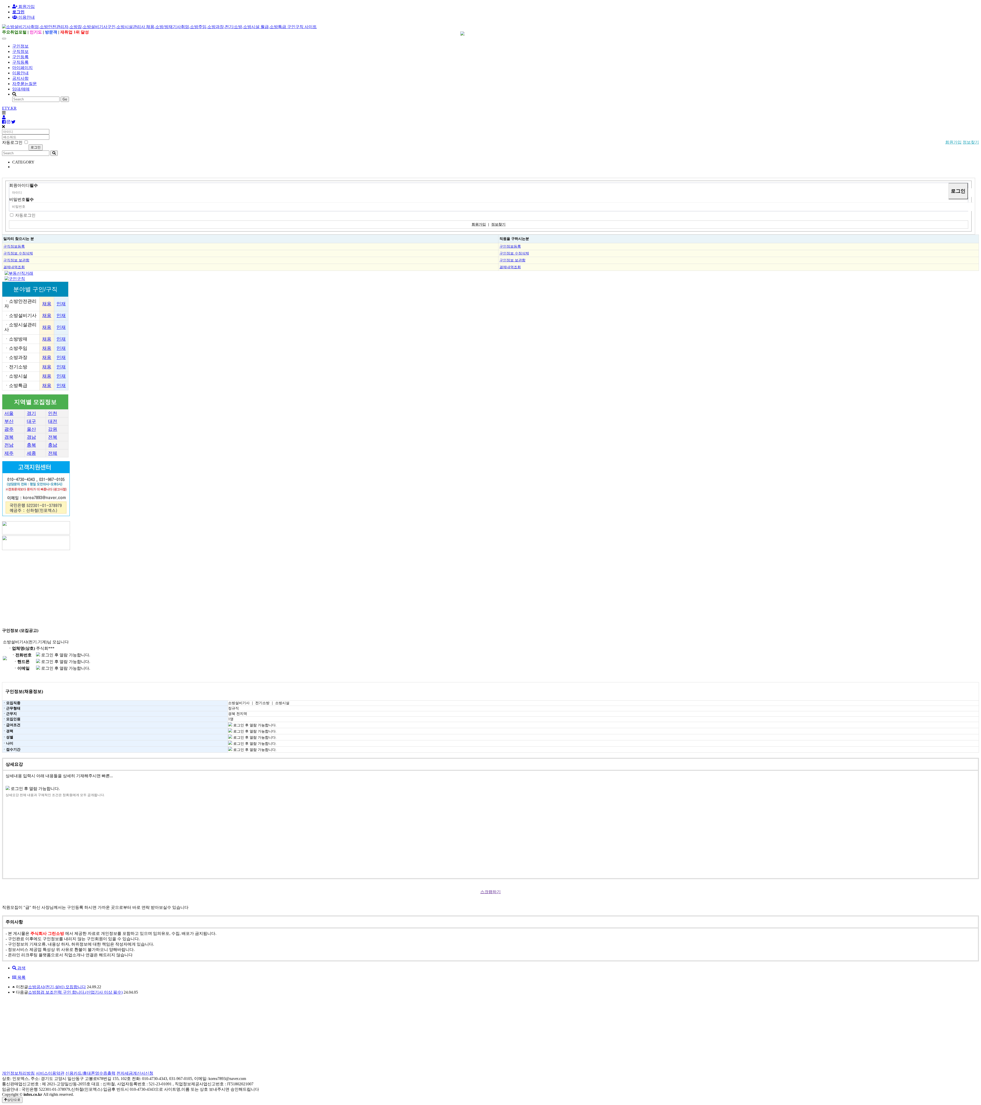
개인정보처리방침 (18, 1073)
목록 (21, 977)
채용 (46, 303)
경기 (31, 413)
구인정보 (20, 46)
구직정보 (20, 51)
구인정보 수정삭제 (514, 253)
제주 (9, 453)
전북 (52, 437)
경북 (9, 437)
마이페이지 (22, 67)
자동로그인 (25, 215)
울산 (31, 429)
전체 (52, 453)
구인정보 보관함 (512, 260)
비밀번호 (21, 199)
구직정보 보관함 (16, 260)
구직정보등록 (14, 246)
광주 (9, 429)
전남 (9, 445)
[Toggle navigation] (4, 38)
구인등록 (20, 57)
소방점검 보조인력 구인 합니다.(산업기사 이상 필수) (75, 992)
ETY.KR (9, 108)
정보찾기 (971, 142)
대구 (31, 421)
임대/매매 (21, 89)
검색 (21, 968)
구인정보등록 (510, 246)
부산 (9, 421)
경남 (31, 437)
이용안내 (20, 73)
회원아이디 (23, 185)
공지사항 (20, 78)
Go (65, 99)
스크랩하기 (490, 892)
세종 (31, 453)
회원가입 (26, 6)
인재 (61, 303)
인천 (52, 413)
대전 (52, 421)
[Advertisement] (155, 587)
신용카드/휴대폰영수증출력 (90, 1073)
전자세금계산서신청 (134, 1073)
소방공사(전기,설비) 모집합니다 (57, 987)
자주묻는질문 (24, 84)
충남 (52, 445)
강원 (52, 429)
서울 (9, 413)
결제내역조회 (14, 267)
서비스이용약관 (50, 1073)
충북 (31, 445)
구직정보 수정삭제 (18, 253)
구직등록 (20, 62)
